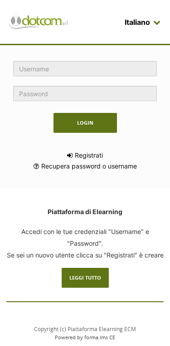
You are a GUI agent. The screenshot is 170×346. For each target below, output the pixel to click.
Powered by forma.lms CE (85, 337)
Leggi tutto (85, 277)
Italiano (137, 22)
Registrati (89, 155)
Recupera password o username (89, 166)
